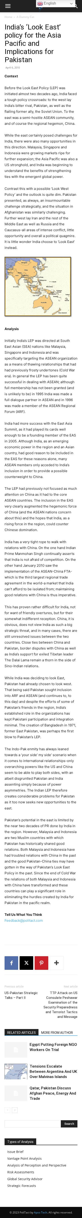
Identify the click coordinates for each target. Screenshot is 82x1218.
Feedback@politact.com (24, 920)
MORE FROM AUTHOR (57, 1032)
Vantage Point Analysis (24, 1158)
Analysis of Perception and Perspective (36, 1165)
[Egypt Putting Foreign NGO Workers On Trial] (16, 1050)
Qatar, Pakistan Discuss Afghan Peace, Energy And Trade (53, 1093)
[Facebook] (11, 963)
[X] (26, 963)
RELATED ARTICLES (21, 1032)
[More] (57, 963)
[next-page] (15, 1110)
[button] (7, 6)
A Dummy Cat (25, 17)
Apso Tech (40, 1212)
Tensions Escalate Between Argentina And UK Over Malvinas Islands (53, 1071)
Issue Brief (15, 1151)
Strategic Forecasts (21, 1186)
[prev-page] (7, 1110)
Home (8, 17)
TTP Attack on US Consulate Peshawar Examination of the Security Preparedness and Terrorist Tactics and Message (60, 1005)
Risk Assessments (20, 1172)
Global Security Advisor (25, 1179)
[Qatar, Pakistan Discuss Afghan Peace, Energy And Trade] (16, 1093)
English (49, 3)
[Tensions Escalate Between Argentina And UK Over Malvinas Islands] (16, 1071)
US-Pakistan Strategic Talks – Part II (21, 995)
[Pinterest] (41, 963)
